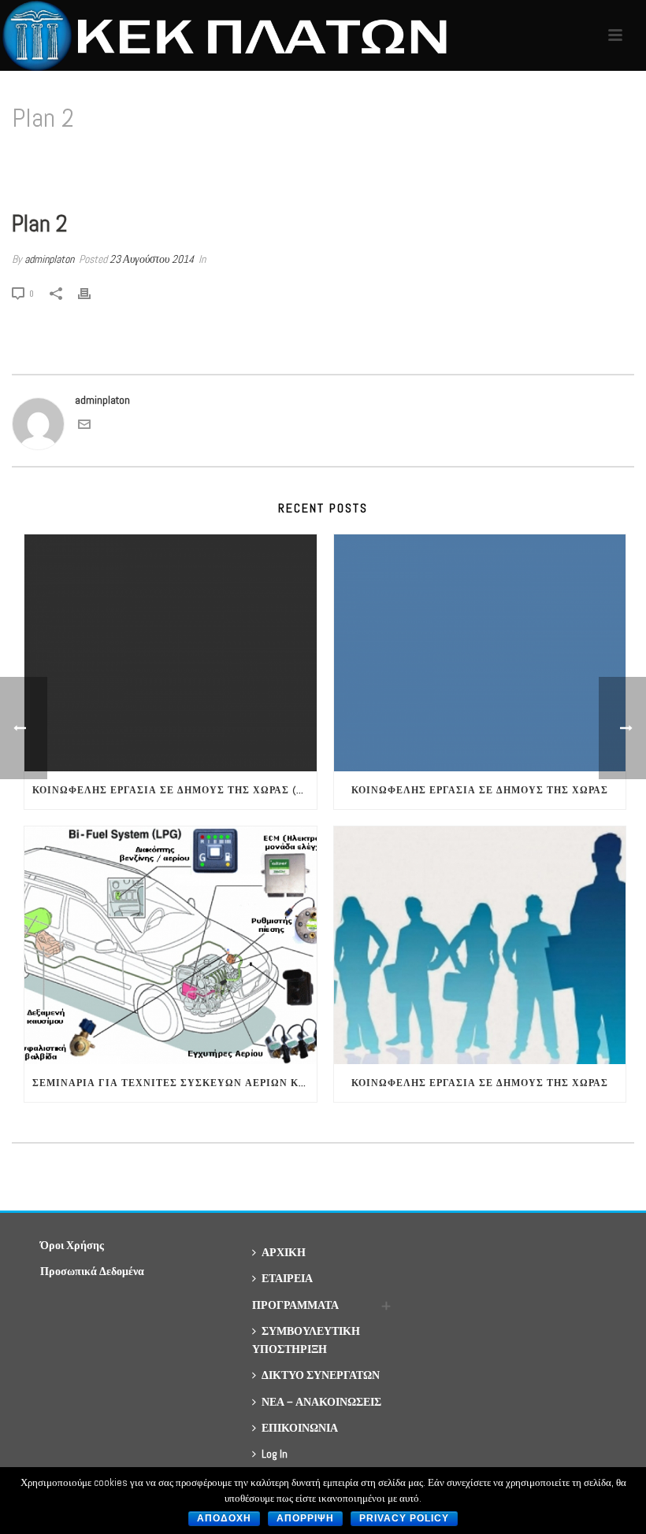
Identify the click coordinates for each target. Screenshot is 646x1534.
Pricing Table (556, 158)
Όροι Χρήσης (72, 1245)
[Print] (92, 293)
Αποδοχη (224, 1518)
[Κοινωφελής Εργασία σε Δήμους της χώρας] (480, 653)
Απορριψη (305, 1518)
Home (507, 158)
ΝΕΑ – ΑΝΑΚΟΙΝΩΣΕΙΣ (321, 1402)
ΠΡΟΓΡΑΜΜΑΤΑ (295, 1305)
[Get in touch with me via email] (84, 427)
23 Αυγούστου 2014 (152, 259)
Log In (275, 1454)
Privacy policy (404, 1518)
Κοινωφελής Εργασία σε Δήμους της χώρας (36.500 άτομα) (174, 790)
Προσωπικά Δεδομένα (92, 1271)
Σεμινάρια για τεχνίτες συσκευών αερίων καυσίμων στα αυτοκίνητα (174, 1083)
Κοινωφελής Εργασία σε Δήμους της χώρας (479, 790)
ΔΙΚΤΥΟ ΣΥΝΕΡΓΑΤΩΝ (321, 1375)
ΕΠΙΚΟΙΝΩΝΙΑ (300, 1428)
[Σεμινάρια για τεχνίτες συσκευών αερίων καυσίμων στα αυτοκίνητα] (170, 945)
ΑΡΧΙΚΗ (284, 1252)
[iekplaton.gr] (231, 35)
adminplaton (49, 259)
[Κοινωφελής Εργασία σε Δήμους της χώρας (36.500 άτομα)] (170, 653)
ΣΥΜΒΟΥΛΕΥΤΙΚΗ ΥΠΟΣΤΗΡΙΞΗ (306, 1340)
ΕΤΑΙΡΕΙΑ (287, 1278)
